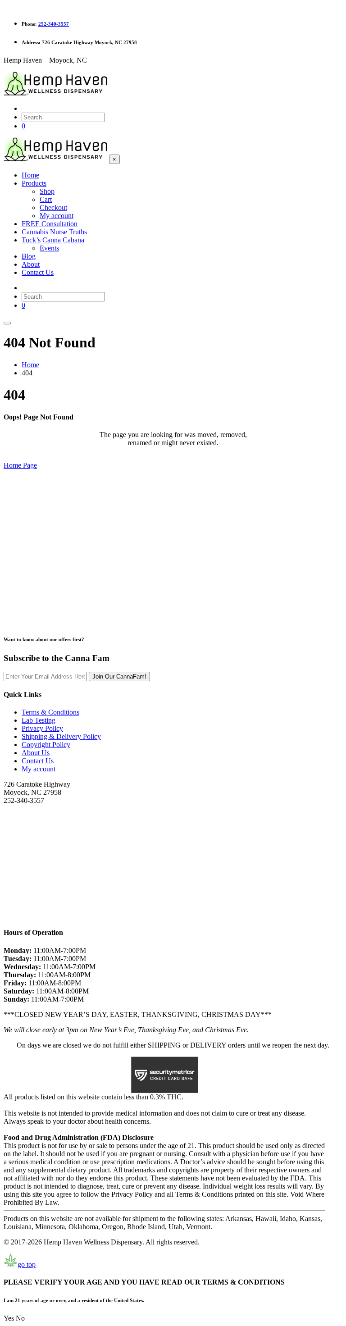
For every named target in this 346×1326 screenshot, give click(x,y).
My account (38, 769)
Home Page (20, 465)
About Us (36, 752)
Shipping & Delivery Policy (61, 736)
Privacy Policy (42, 728)
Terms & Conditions (50, 712)
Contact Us (38, 761)
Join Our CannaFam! (119, 676)
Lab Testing (38, 720)
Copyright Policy (46, 744)
